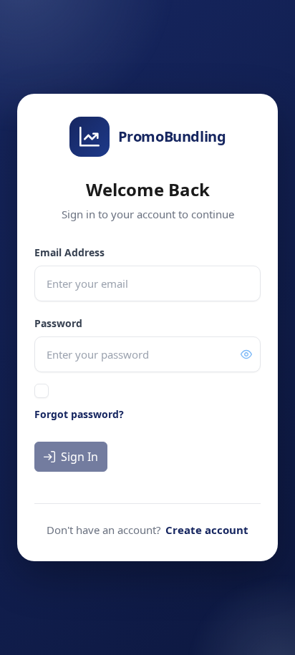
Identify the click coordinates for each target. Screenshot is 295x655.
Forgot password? (79, 414)
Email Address (69, 252)
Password (58, 323)
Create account (206, 530)
